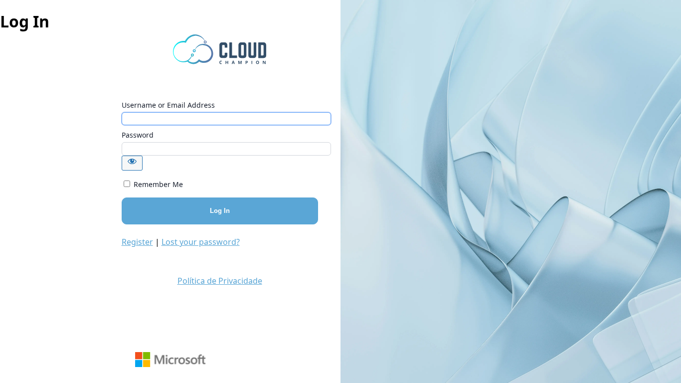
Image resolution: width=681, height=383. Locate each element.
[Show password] (132, 163)
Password (138, 135)
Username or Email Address (168, 105)
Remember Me (158, 184)
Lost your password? (201, 241)
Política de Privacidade (219, 280)
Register (137, 241)
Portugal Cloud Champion (220, 49)
